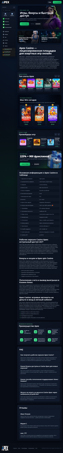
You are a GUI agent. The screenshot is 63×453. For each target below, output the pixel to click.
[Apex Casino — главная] (5, 2)
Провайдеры (24, 448)
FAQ (36, 448)
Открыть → (44, 41)
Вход (50, 2)
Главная (15, 448)
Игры (19, 448)
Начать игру (24, 23)
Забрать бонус (24, 164)
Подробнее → (22, 41)
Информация (31, 448)
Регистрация (57, 2)
